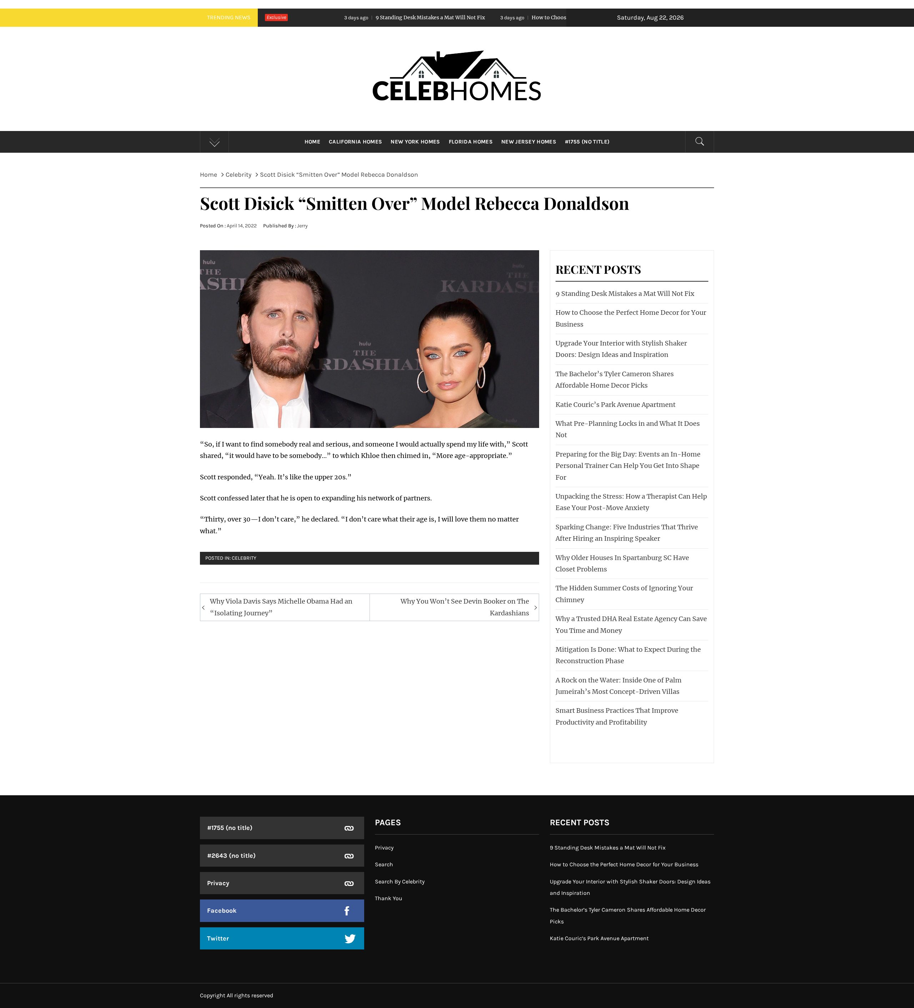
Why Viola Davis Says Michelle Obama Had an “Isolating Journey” (281, 607)
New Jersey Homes (528, 141)
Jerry (302, 226)
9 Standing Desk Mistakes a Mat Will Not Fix (353, 17)
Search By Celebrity (400, 881)
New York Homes (415, 141)
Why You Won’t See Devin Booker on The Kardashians (465, 607)
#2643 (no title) (231, 856)
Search (384, 864)
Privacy (218, 883)
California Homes (355, 141)
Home (312, 141)
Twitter (218, 938)
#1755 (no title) (587, 141)
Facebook (222, 910)
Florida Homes (471, 141)
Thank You (388, 898)
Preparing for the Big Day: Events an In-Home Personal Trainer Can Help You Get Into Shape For (628, 466)
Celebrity (244, 558)
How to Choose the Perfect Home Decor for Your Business (526, 17)
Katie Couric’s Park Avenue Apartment (616, 404)
